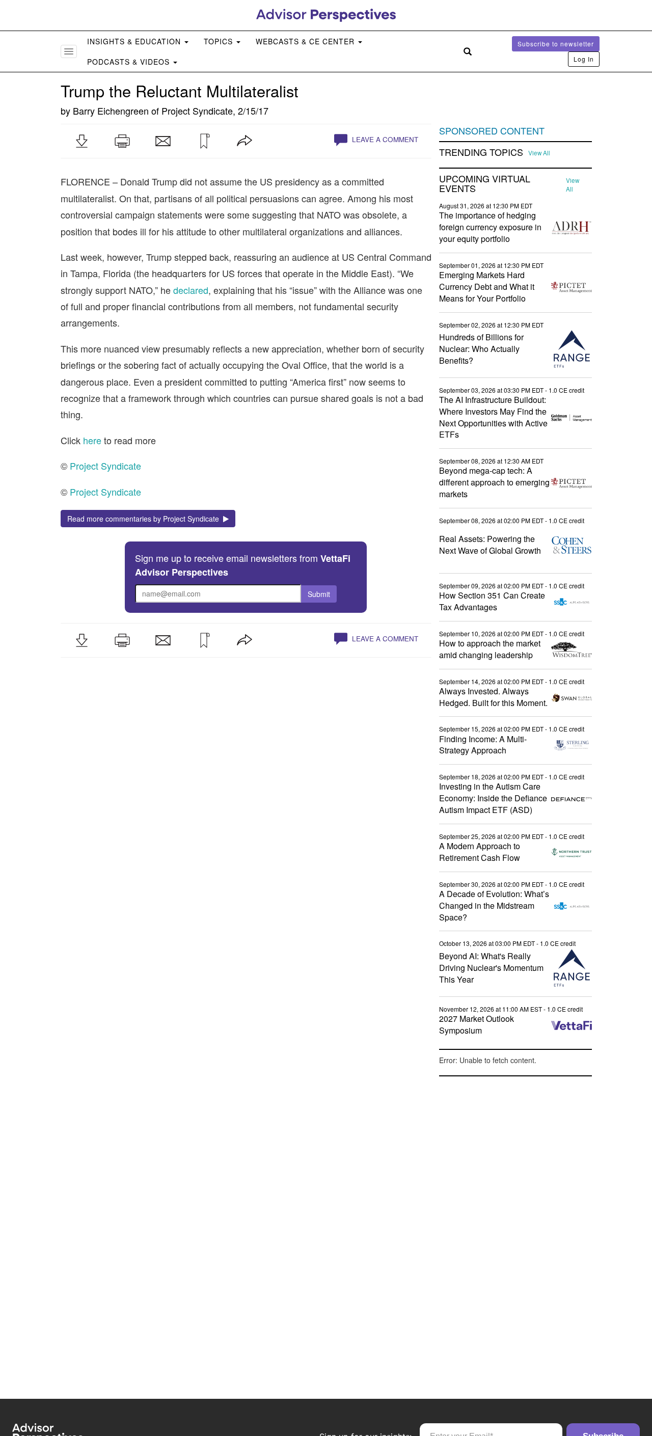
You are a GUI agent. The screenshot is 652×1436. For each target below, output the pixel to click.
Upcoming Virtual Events (484, 184)
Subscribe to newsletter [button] (556, 43)
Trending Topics (481, 152)
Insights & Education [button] (135, 41)
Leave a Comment (384, 139)
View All (539, 153)
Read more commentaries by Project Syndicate (145, 518)
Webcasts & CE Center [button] (306, 41)
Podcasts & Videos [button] (129, 62)
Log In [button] (584, 59)
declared (190, 289)
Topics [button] (219, 41)
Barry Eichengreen (111, 110)
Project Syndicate (197, 110)
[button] (81, 141)
